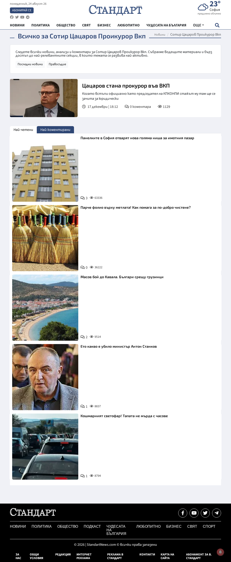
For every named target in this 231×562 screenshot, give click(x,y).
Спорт (209, 526)
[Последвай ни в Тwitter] (205, 513)
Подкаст (92, 526)
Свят (192, 526)
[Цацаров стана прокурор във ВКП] (44, 98)
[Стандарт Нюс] (33, 515)
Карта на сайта (167, 556)
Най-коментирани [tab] (55, 129)
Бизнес (174, 526)
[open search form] (217, 25)
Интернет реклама (84, 556)
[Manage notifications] (220, 552)
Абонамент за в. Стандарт (199, 556)
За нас (18, 556)
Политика (42, 526)
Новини (159, 34)
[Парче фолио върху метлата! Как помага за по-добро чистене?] (45, 238)
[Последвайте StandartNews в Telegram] (28, 17)
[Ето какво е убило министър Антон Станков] (45, 377)
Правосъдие (57, 64)
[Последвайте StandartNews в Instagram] (17, 17)
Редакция (63, 554)
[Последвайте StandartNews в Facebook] (12, 17)
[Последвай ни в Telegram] (216, 513)
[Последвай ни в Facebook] (182, 513)
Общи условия (36, 556)
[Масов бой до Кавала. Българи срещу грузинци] (45, 308)
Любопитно (148, 526)
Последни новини (30, 64)
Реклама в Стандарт (115, 556)
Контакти (147, 554)
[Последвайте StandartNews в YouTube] (22, 17)
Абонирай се (21, 10)
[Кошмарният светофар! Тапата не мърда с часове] (45, 447)
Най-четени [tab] (23, 129)
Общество (67, 526)
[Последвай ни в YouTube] (194, 513)
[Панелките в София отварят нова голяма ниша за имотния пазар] (45, 169)
